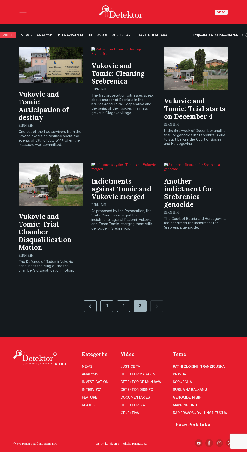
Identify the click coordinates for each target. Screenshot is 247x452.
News (26, 35)
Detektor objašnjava (141, 382)
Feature (89, 397)
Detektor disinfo (137, 390)
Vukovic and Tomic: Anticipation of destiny (44, 106)
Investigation (95, 382)
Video (221, 12)
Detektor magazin (138, 374)
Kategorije (95, 354)
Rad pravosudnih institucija (200, 413)
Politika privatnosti (134, 443)
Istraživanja (70, 35)
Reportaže (122, 35)
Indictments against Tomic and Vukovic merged (121, 189)
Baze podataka (153, 35)
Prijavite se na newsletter (216, 35)
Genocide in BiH (187, 397)
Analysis (44, 35)
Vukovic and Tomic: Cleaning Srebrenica (117, 73)
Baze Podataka (193, 424)
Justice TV (130, 366)
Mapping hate (185, 405)
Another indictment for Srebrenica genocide (188, 193)
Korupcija (182, 382)
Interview (91, 390)
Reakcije (89, 405)
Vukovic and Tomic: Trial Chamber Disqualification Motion (45, 232)
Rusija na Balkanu (190, 390)
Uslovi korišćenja (107, 443)
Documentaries (135, 397)
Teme (179, 354)
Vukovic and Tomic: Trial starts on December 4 (194, 109)
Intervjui (97, 35)
